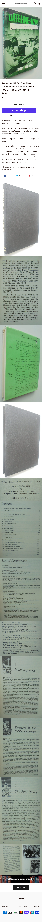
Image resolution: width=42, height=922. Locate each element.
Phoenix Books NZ (16, 906)
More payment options (19, 116)
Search (21, 899)
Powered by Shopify (32, 906)
